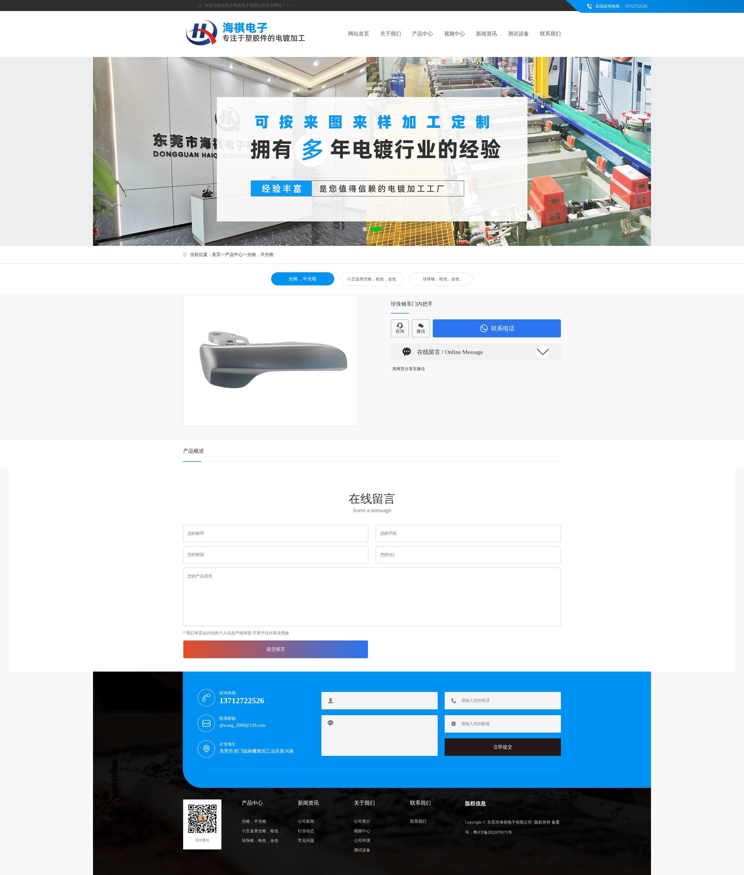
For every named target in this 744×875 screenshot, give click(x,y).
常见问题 (306, 840)
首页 (216, 254)
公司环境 (362, 840)
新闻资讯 (486, 34)
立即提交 (502, 747)
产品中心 (422, 34)
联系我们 (550, 34)
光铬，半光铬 (260, 254)
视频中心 (454, 34)
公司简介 (362, 821)
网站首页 (358, 34)
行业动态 (306, 831)
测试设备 (518, 34)
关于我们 (390, 34)
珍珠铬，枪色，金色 (441, 279)
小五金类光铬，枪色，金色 (371, 279)
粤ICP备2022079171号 (492, 832)
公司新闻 (306, 821)
